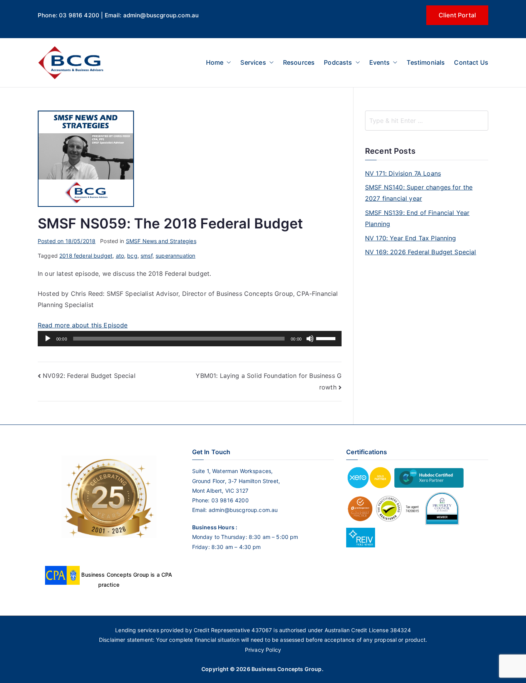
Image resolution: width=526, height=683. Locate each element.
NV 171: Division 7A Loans (403, 173)
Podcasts (338, 62)
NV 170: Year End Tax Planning (410, 238)
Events (379, 62)
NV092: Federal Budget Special (89, 375)
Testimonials (426, 62)
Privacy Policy (263, 649)
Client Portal (457, 15)
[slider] (327, 338)
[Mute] (310, 338)
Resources (299, 62)
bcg (132, 255)
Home (215, 62)
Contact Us (471, 62)
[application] (190, 338)
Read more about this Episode (82, 325)
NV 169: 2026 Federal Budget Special (420, 252)
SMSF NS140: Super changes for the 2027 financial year (418, 192)
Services (253, 62)
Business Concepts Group (286, 669)
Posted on (66, 241)
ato (120, 255)
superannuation (175, 255)
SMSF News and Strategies (161, 241)
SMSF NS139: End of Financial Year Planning (417, 218)
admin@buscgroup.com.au (243, 510)
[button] (227, 62)
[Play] (48, 338)
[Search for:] (426, 120)
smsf (146, 255)
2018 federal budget (85, 255)
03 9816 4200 (229, 500)
